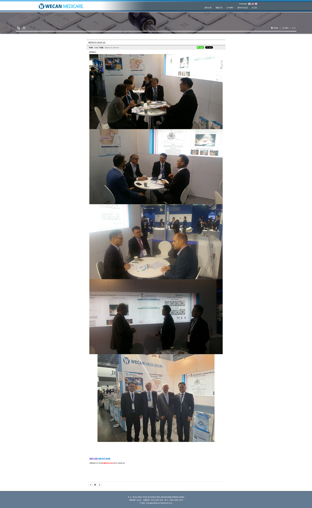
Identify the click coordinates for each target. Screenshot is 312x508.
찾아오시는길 (242, 8)
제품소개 (218, 8)
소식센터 (229, 8)
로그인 (254, 8)
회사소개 (208, 8)
